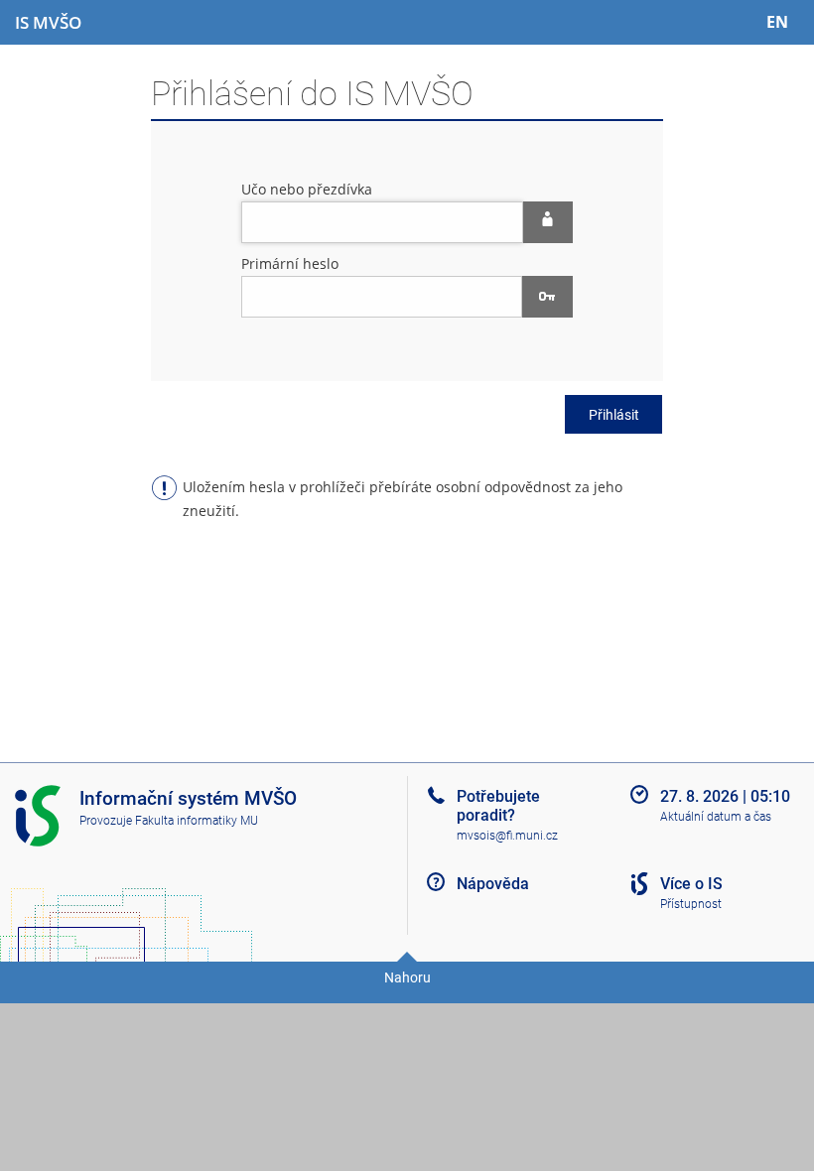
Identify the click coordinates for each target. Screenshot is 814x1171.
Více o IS (691, 883)
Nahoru (407, 977)
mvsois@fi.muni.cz (507, 836)
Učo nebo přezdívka (306, 189)
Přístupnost (691, 904)
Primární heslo (290, 263)
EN (777, 22)
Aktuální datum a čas (715, 817)
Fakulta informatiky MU (196, 821)
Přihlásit (614, 415)
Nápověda (493, 883)
